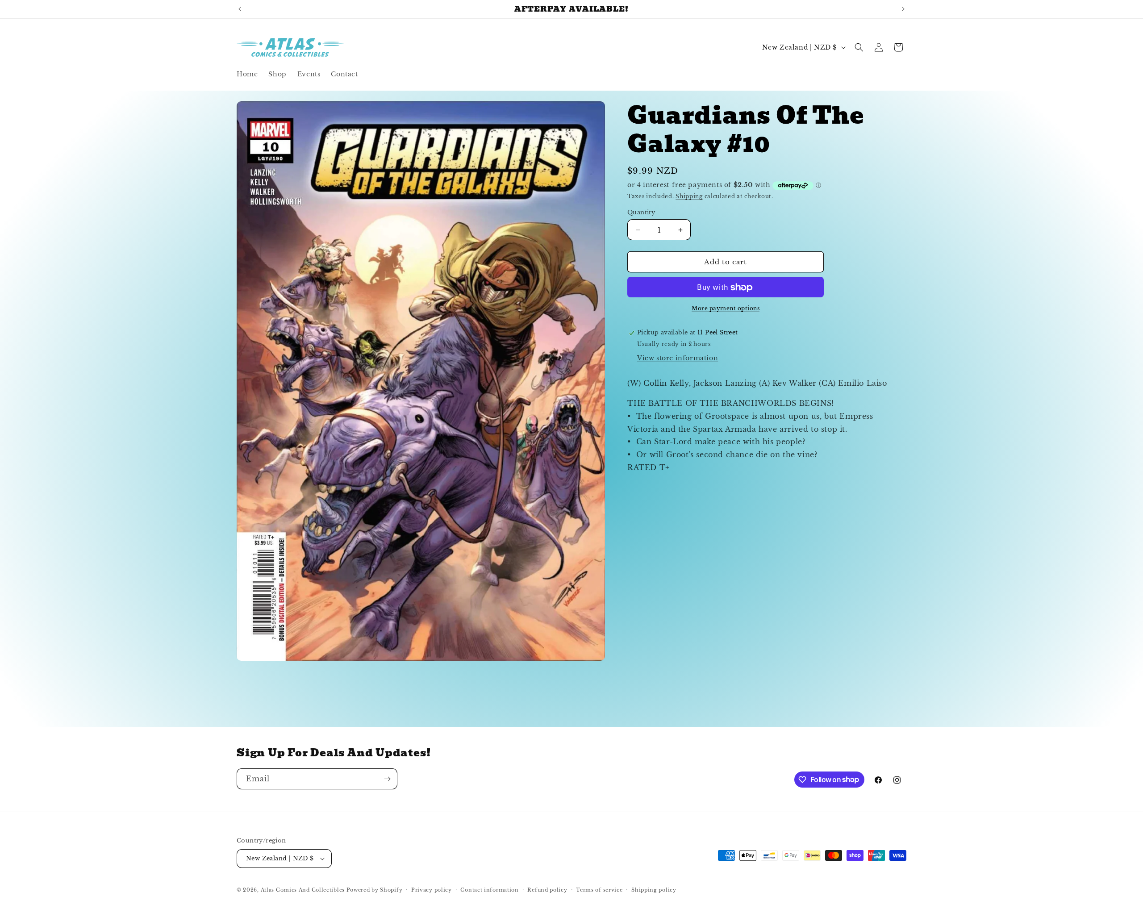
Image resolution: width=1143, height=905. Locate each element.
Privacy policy (431, 890)
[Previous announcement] (240, 8)
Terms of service (599, 890)
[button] (859, 47)
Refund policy (547, 890)
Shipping (689, 196)
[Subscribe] (387, 778)
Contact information (489, 890)
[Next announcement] (903, 8)
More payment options (725, 308)
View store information (677, 358)
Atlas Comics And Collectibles (303, 890)
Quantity (641, 212)
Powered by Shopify (374, 890)
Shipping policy (653, 890)
